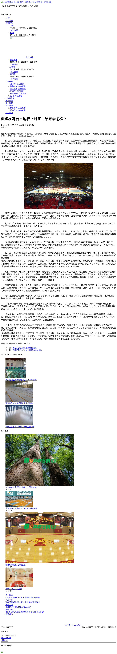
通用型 (13, 74)
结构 (12, 33)
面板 (12, 25)
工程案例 (9, 81)
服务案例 (9, 605)
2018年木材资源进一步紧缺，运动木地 (21, 487)
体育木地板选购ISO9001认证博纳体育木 (21, 508)
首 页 (7, 18)
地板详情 (10, 98)
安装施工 (17, 612)
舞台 (21, 607)
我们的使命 (35, 597)
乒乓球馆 (13, 86)
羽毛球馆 (13, 89)
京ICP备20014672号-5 (72, 625)
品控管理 (24, 612)
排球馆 (13, 91)
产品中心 (9, 600)
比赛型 (13, 67)
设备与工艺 (17, 597)
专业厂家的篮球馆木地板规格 (25, 348)
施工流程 (9, 103)
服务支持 (9, 101)
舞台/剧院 (14, 93)
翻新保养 (13, 108)
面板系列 (9, 602)
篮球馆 (13, 84)
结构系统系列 (18, 602)
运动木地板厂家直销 (13, 589)
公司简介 (9, 21)
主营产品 (9, 23)
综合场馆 (27, 607)
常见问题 (40, 612)
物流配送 (9, 612)
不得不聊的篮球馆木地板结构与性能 (27, 350)
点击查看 (14, 30)
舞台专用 (13, 60)
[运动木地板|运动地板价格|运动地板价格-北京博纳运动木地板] (26, 2)
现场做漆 (9, 105)
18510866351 (6, 638)
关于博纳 (9, 595)
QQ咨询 (4, 640)
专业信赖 (26, 597)
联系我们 (9, 113)
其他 (12, 96)
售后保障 (32, 612)
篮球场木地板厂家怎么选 (15, 565)
